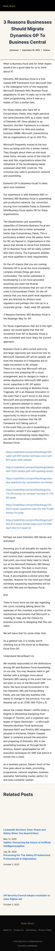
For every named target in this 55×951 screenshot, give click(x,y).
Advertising (31, 930)
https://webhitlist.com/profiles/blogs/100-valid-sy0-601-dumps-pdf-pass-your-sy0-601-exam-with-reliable (29, 455)
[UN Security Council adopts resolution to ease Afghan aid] (27, 880)
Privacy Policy (45, 930)
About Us (7, 930)
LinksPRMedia (32, 945)
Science (46, 50)
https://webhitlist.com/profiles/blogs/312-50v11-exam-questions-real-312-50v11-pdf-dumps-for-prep (30, 508)
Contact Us (19, 930)
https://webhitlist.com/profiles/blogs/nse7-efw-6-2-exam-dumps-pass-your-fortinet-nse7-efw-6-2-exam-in (29, 524)
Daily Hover (9, 6)
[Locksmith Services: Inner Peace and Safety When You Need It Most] (27, 814)
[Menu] (50, 5)
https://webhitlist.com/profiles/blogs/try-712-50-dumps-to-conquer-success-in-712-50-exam (30, 493)
